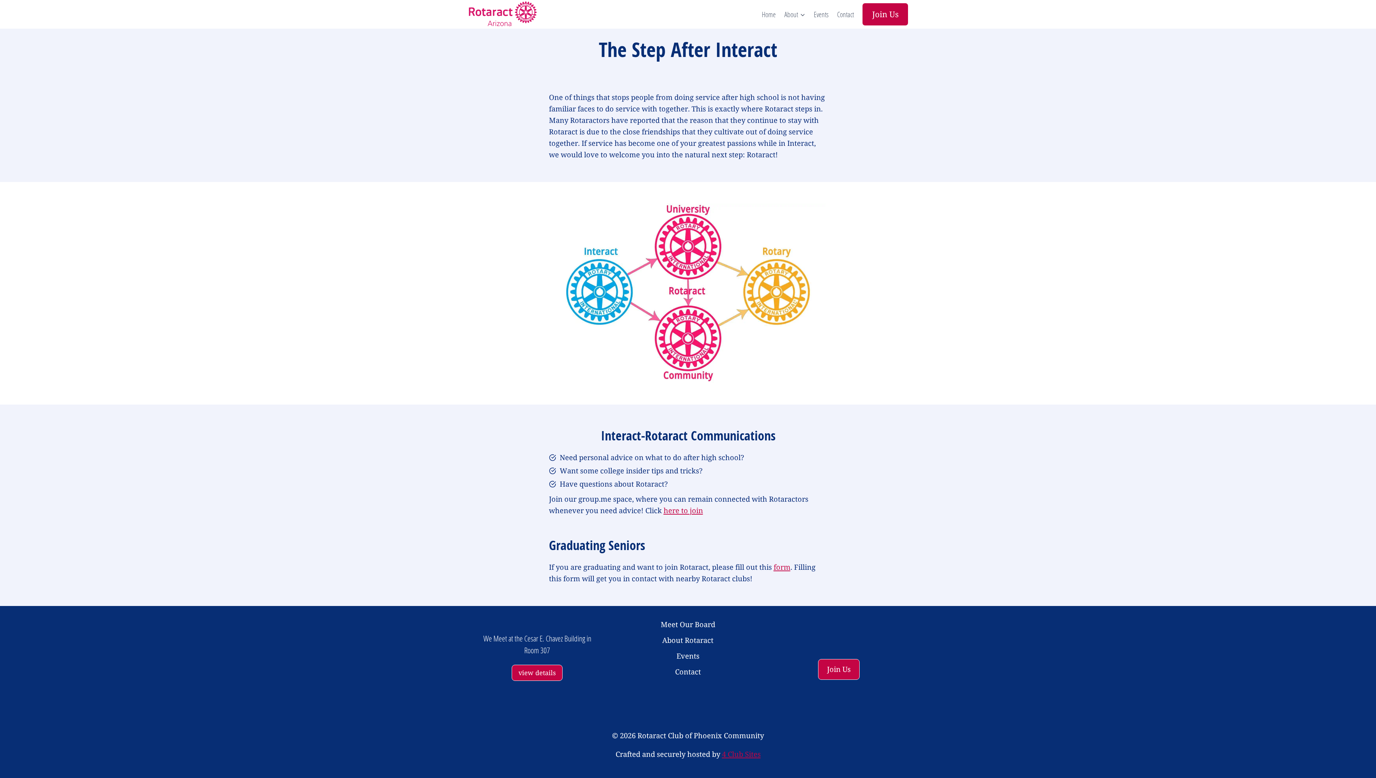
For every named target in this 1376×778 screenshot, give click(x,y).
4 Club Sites (741, 754)
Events (821, 14)
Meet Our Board (688, 624)
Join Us (885, 14)
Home (769, 14)
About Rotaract (687, 640)
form (782, 567)
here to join (683, 510)
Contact (845, 14)
